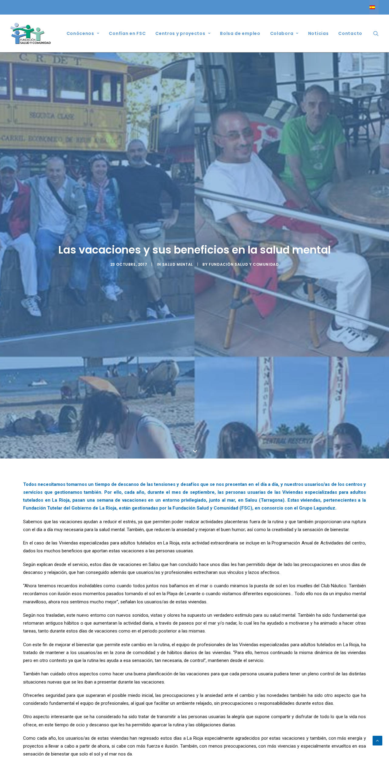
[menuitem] (374, 7)
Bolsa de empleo (240, 33)
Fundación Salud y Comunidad (244, 264)
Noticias (318, 33)
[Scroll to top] (377, 740)
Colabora (282, 33)
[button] (376, 33)
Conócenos (80, 33)
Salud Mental (177, 264)
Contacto (350, 33)
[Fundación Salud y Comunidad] (30, 33)
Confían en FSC (127, 33)
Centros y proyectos (180, 33)
